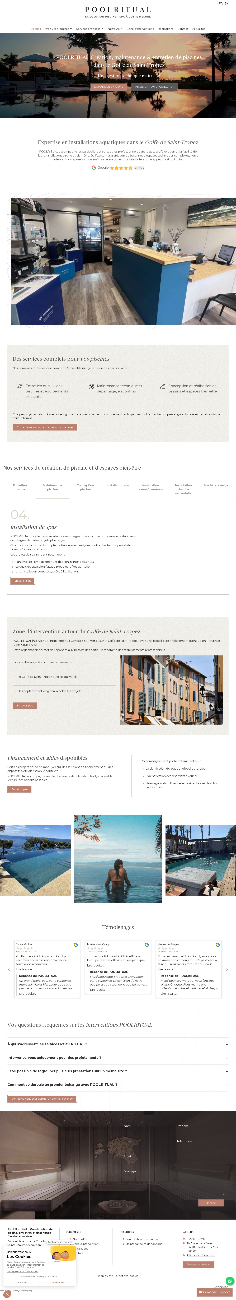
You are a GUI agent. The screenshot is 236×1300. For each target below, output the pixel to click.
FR (221, 3)
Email (127, 1141)
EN (226, 3)
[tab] (19, 489)
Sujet (127, 1156)
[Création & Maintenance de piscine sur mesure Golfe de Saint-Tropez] (35, 860)
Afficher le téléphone (201, 1255)
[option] (47, 969)
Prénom (182, 1126)
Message (130, 1171)
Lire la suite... (24, 969)
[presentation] (19, 489)
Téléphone (184, 1141)
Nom (127, 1126)
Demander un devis (216, 1292)
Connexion (221, 1287)
